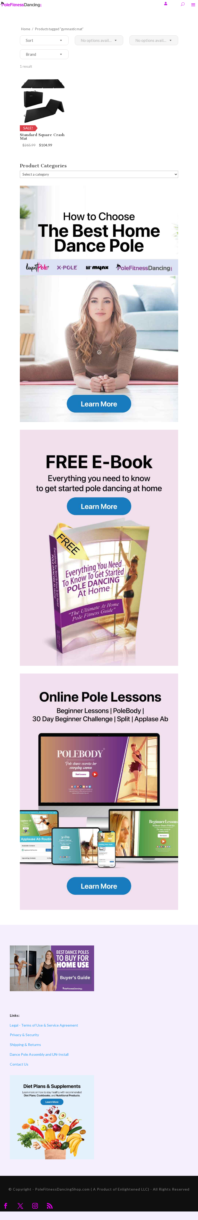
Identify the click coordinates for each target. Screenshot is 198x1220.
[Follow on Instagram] (35, 1205)
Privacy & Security (24, 1035)
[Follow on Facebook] (5, 1205)
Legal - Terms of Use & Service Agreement (44, 1025)
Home (25, 29)
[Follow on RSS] (49, 1205)
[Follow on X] (20, 1205)
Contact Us (19, 1064)
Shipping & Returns (25, 1044)
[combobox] (25, 40)
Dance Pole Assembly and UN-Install (39, 1054)
